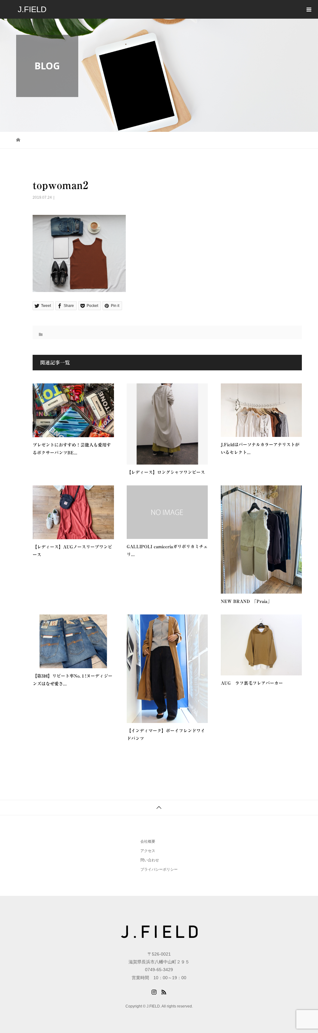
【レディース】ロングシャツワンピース (166, 472)
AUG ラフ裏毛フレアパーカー (252, 683)
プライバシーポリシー (159, 869)
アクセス (147, 851)
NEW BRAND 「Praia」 (246, 601)
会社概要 (147, 841)
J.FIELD (32, 9)
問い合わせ (149, 860)
